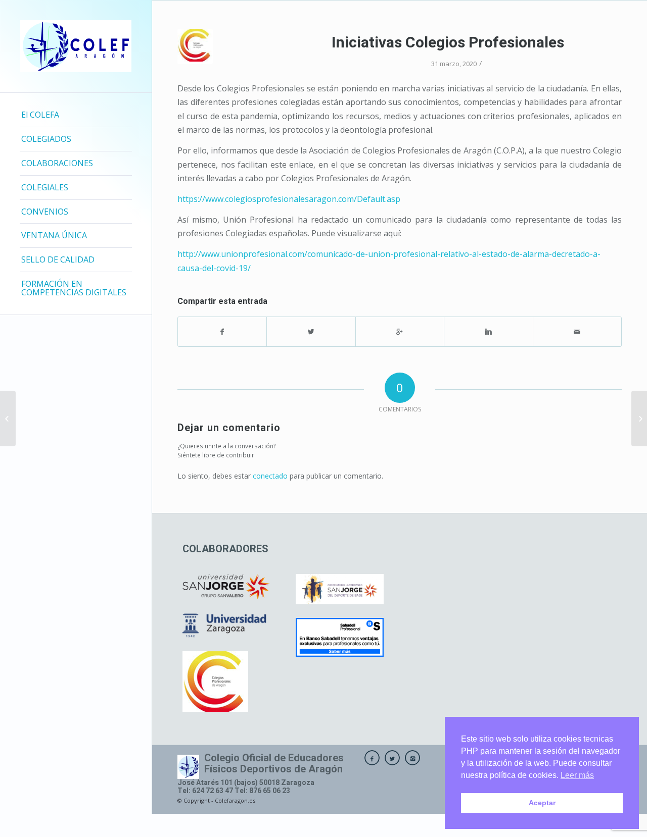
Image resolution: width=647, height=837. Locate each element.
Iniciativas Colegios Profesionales (448, 43)
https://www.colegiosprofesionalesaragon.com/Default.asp (288, 198)
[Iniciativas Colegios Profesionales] (195, 46)
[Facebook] (372, 757)
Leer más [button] (577, 775)
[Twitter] (392, 757)
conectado (270, 476)
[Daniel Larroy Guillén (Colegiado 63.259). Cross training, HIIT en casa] (639, 418)
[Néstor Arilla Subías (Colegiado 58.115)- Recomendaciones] (8, 418)
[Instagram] (412, 757)
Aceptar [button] (542, 803)
